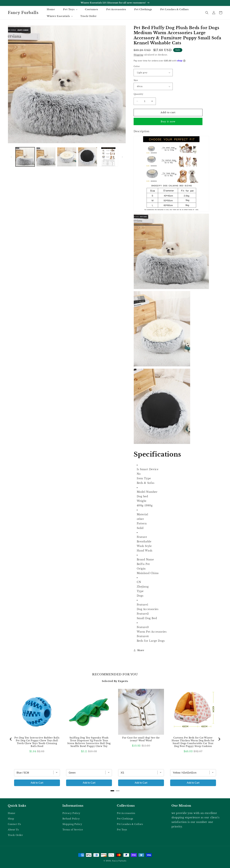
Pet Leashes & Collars (130, 824)
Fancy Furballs (119, 861)
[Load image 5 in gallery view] (108, 156)
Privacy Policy (71, 813)
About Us (13, 829)
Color (137, 66)
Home (11, 813)
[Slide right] (122, 156)
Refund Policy (71, 818)
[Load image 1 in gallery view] (25, 156)
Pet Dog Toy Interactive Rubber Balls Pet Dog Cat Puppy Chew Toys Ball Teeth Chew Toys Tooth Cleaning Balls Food (36, 742)
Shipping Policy (72, 824)
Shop (11, 818)
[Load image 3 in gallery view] (66, 156)
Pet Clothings (125, 818)
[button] (70, 9)
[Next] (219, 739)
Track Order (15, 835)
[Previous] (11, 739)
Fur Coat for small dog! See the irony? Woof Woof (141, 739)
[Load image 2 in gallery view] (46, 156)
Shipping (138, 55)
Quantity (138, 94)
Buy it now (168, 121)
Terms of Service (72, 829)
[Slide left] (11, 156)
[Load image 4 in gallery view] (87, 156)
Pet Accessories (126, 813)
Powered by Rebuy (115, 794)
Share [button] (140, 650)
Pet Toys (122, 829)
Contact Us (14, 824)
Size (136, 80)
